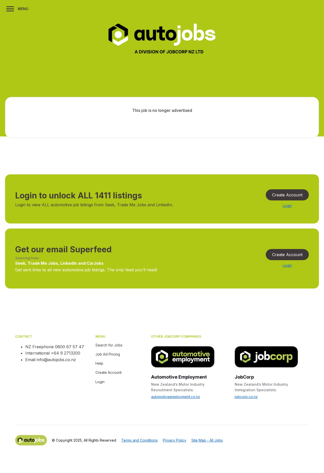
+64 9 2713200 (65, 353)
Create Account (287, 194)
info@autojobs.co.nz (56, 359)
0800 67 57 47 (69, 346)
